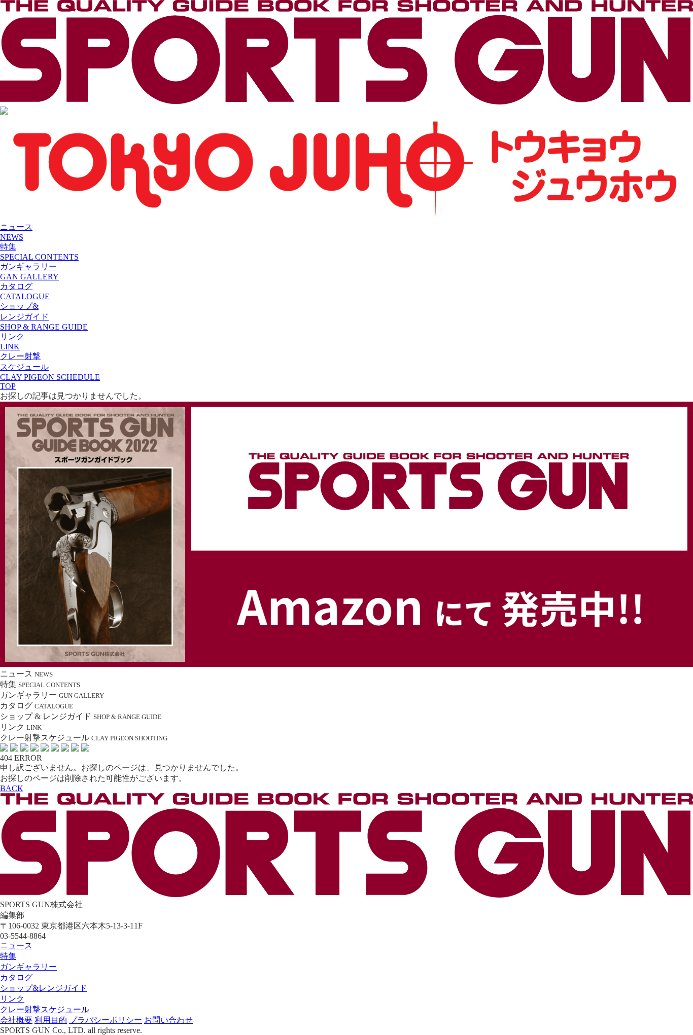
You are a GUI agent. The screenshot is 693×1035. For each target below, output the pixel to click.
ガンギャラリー (28, 966)
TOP (8, 386)
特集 (8, 956)
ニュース (16, 945)
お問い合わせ (168, 1020)
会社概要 (16, 1020)
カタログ (16, 977)
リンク (12, 998)
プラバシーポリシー (105, 1020)
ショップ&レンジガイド (43, 988)
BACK (11, 788)
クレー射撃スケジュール (44, 1009)
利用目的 (50, 1020)
